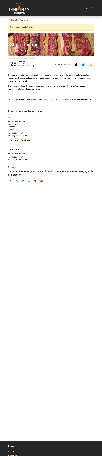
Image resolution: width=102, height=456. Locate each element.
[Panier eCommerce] (87, 8)
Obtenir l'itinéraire (21, 140)
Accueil (11, 451)
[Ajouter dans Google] (91, 64)
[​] (10, 180)
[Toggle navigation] (91, 8)
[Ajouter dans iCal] (76, 64)
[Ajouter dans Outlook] (84, 64)
